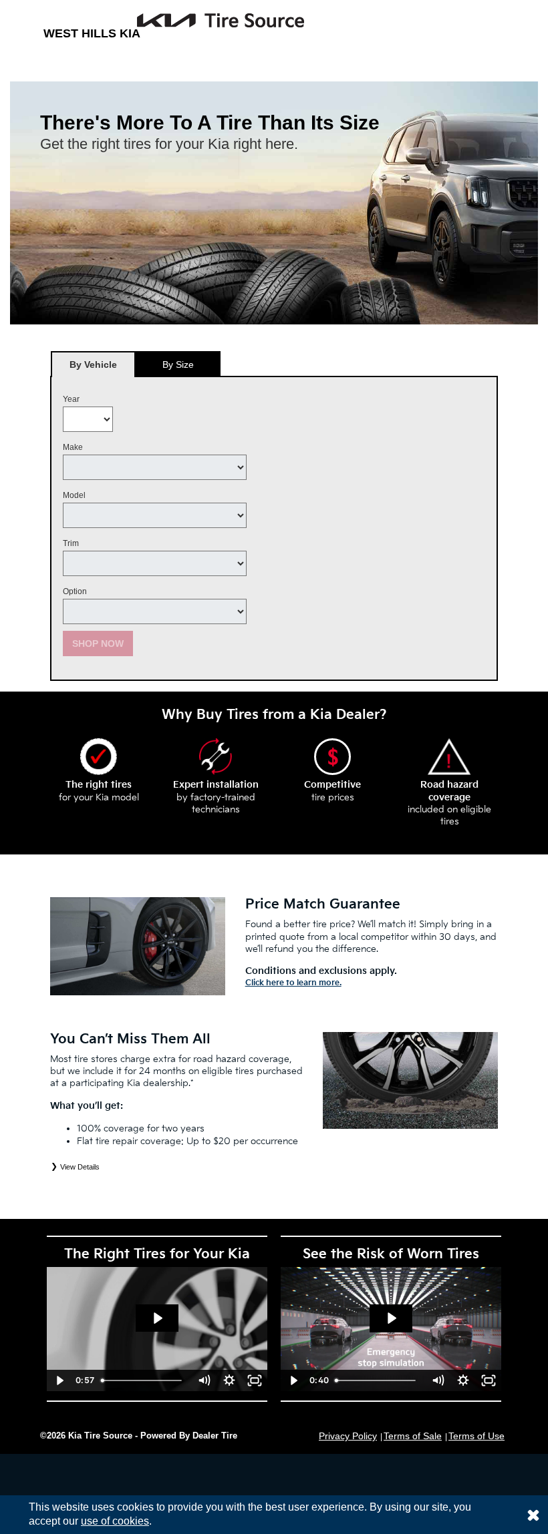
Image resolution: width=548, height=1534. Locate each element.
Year (71, 399)
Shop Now (98, 643)
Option (75, 591)
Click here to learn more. (293, 983)
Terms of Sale (413, 1436)
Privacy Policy (348, 1436)
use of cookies (115, 1521)
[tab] (93, 364)
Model (74, 495)
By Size (178, 364)
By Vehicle (93, 364)
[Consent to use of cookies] (533, 1515)
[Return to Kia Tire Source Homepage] (173, 20)
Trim (71, 543)
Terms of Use (476, 1436)
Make (73, 447)
